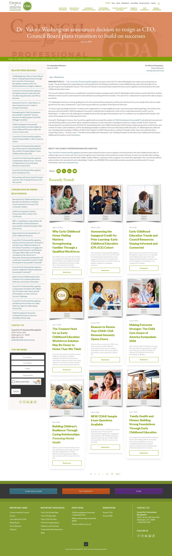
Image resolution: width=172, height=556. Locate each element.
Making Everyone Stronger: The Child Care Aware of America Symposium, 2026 (143, 333)
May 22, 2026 (95, 412)
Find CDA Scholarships (49, 512)
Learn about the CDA (18, 519)
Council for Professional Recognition (84, 81)
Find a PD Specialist (48, 516)
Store (113, 3)
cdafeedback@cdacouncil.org (22, 340)
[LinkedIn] (69, 170)
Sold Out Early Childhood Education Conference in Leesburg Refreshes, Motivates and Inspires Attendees (26, 279)
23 (107, 474)
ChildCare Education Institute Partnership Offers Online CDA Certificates (24, 213)
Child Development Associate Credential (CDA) (83, 513)
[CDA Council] (21, 6)
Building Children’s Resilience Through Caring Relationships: (66, 434)
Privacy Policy (69, 549)
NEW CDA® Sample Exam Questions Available (104, 420)
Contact (153, 3)
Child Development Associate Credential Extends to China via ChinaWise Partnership (24, 315)
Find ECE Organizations (50, 522)
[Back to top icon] (86, 544)
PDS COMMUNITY (86, 491)
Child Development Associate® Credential (131, 120)
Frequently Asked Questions (52, 529)
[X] (63, 170)
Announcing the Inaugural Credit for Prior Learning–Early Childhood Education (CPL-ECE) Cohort (104, 239)
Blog (42, 533)
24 (112, 474)
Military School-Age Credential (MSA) (84, 519)
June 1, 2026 (133, 412)
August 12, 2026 (57, 227)
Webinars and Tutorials (50, 526)
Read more (67, 272)
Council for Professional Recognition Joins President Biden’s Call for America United (27, 139)
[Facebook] (58, 170)
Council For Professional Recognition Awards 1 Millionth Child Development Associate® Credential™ (27, 269)
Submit (16, 391)
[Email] (74, 170)
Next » (118, 474)
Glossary (13, 529)
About (118, 3)
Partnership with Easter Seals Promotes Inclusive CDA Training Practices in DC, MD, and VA (27, 179)
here (78, 135)
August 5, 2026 (95, 227)
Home (10, 59)
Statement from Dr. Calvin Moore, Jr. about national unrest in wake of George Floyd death (26, 105)
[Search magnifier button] (159, 3)
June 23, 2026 (133, 321)
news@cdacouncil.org (155, 70)
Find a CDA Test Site (49, 519)
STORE (138, 491)
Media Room (125, 3)
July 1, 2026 (133, 227)
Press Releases (16, 526)
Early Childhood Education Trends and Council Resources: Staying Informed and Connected (143, 239)
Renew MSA (108, 516)
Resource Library (144, 3)
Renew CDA (108, 512)
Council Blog (134, 3)
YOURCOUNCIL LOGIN (33, 491)
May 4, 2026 (56, 422)
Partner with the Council (81, 524)
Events (12, 516)
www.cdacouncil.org (70, 162)
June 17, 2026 (56, 325)
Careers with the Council (19, 512)
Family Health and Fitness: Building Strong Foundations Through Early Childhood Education (143, 424)
